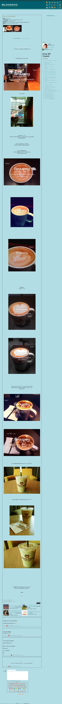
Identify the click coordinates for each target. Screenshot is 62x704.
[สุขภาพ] (55, 8)
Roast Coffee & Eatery (48, 62)
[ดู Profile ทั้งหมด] (51, 47)
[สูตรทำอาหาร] (47, 3)
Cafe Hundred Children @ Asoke (50, 95)
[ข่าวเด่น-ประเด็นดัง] (49, 3)
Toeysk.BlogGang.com (50, 15)
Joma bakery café (47, 63)
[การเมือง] (49, 5)
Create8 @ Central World (49, 94)
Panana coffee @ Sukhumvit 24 (50, 89)
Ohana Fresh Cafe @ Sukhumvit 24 (50, 91)
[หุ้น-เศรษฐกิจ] (49, 8)
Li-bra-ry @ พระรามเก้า (49, 92)
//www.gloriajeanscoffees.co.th (25, 38)
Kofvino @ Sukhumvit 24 (49, 93)
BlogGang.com (21, 703)
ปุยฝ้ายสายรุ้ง (6, 635)
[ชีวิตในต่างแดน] (60, 8)
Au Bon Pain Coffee (48, 84)
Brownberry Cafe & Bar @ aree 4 (50, 71)
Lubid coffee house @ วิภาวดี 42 (50, 72)
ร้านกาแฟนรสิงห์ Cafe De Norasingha (51, 90)
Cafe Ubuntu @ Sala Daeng (49, 96)
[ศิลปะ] (60, 5)
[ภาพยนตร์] (52, 3)
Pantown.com (13, 703)
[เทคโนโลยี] (57, 3)
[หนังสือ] (57, 5)
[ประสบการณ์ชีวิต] (57, 8)
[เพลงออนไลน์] (52, 5)
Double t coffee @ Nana (48, 97)
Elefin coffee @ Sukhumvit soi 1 (50, 76)
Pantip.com (2, 703)
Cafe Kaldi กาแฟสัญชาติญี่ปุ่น (50, 98)
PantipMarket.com (7, 703)
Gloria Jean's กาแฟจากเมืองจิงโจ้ (50, 77)
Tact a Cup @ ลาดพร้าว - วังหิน (50, 73)
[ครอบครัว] (55, 5)
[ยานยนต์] (60, 3)
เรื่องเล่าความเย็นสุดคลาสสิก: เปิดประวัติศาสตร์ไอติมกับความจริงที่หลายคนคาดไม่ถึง (15, 612)
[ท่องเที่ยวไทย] (47, 8)
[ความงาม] (47, 5)
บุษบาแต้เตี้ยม (7, 666)
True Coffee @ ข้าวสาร (48, 85)
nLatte (5, 625)
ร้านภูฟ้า (46, 79)
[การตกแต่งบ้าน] (55, 3)
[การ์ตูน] (52, 8)
